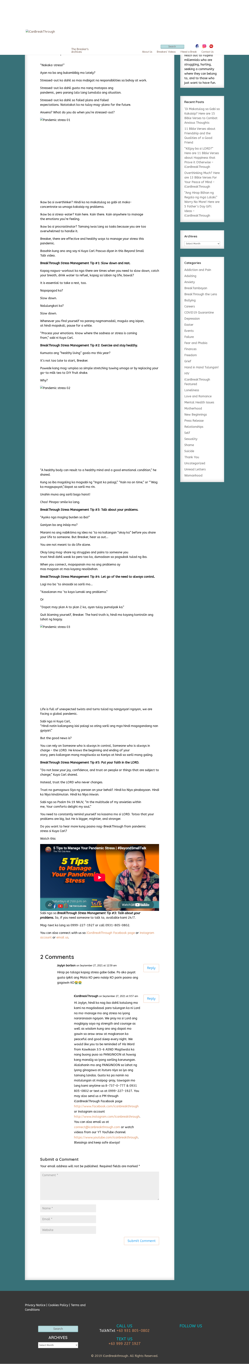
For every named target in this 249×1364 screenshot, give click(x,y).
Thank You (191, 457)
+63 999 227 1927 (124, 1343)
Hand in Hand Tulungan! (201, 367)
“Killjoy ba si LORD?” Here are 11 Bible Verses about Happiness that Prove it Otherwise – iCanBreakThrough (201, 158)
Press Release (194, 421)
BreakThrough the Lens (200, 294)
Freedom (190, 355)
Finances (190, 349)
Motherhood (193, 408)
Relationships (193, 427)
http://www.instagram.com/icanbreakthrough (107, 1116)
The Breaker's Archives (80, 50)
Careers (189, 306)
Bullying (190, 300)
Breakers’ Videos (166, 51)
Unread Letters (195, 469)
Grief (187, 361)
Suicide (189, 451)
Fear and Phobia (195, 343)
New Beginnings (195, 414)
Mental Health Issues (199, 402)
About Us (147, 51)
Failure (189, 337)
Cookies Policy (58, 1305)
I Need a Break (188, 51)
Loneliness (191, 390)
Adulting (190, 276)
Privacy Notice (35, 1305)
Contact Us (207, 51)
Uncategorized (194, 463)
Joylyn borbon (66, 965)
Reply (151, 968)
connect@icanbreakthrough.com (97, 1127)
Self (187, 433)
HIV (186, 373)
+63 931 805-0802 (133, 1330)
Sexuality (190, 439)
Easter (188, 325)
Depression (192, 318)
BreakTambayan (195, 288)
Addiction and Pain (197, 270)
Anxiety (189, 282)
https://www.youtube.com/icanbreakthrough (106, 1137)
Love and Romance (198, 396)
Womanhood (193, 475)
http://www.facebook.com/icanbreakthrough (106, 1106)
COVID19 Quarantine (199, 312)
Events (189, 331)
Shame (189, 445)
